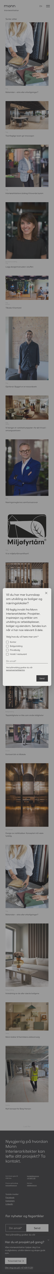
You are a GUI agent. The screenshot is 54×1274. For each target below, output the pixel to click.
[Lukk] (46, 593)
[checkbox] (27, 648)
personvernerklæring (15, 670)
